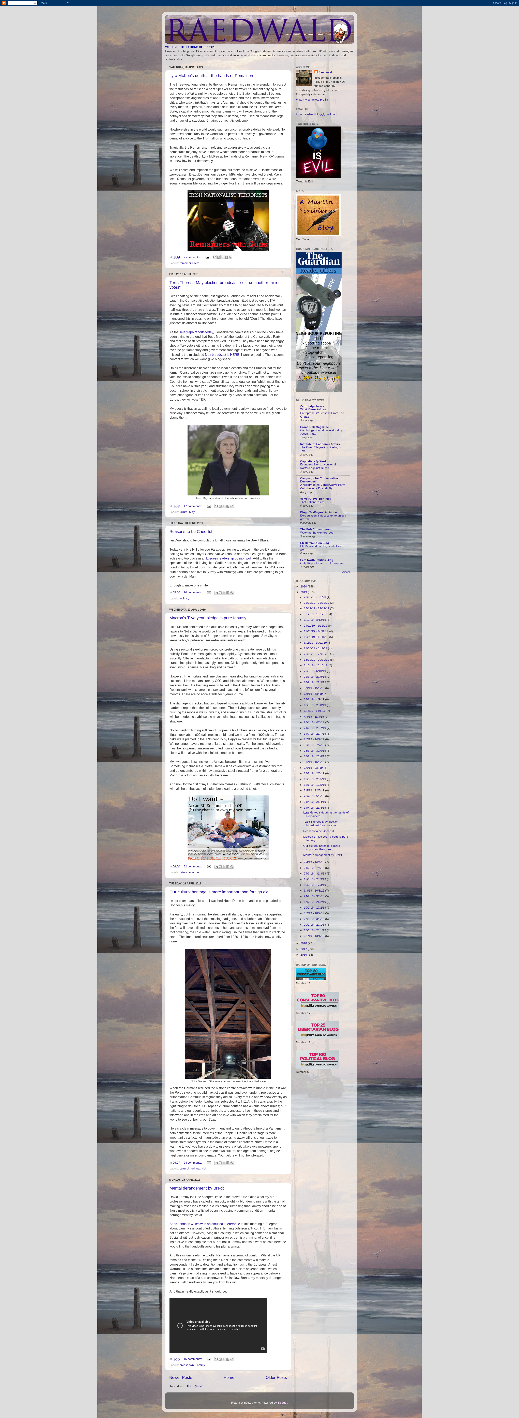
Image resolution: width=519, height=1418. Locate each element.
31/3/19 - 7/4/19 (314, 867)
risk (204, 1168)
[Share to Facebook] (226, 257)
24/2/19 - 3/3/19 (314, 896)
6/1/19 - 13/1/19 (314, 936)
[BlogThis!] (219, 257)
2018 (304, 943)
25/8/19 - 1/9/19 (314, 699)
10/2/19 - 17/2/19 (315, 907)
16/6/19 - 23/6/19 (315, 756)
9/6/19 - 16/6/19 (314, 762)
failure (184, 511)
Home (229, 1377)
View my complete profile (312, 99)
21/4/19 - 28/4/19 (315, 801)
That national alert (312, 502)
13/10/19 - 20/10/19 (317, 659)
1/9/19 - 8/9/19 (314, 693)
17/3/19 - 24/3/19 (315, 879)
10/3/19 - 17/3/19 (315, 884)
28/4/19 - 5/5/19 (314, 796)
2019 (304, 592)
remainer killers (189, 263)
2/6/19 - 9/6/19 (314, 767)
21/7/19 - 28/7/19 (315, 728)
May (192, 511)
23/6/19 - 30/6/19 (315, 750)
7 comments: (192, 257)
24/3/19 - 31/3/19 (315, 873)
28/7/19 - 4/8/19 (314, 722)
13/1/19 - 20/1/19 (315, 930)
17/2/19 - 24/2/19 (315, 902)
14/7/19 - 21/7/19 (315, 733)
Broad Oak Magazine (314, 427)
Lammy (200, 1365)
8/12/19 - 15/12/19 (316, 614)
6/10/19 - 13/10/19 (316, 665)
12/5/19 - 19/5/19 (315, 784)
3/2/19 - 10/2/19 (314, 913)
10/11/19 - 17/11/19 (316, 637)
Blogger (282, 1402)
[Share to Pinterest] (230, 257)
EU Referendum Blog (314, 542)
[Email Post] (207, 257)
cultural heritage (190, 1168)
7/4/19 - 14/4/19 (314, 862)
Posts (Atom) (195, 1386)
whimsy (184, 598)
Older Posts (276, 1377)
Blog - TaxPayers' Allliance (318, 512)
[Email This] (215, 257)
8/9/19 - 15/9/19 (314, 688)
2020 (304, 586)
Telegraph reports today (196, 332)
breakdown (187, 1365)
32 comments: (193, 866)
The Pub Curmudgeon (315, 529)
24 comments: (193, 1162)
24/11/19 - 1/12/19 (316, 625)
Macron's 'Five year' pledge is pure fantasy (207, 618)
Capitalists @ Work (313, 461)
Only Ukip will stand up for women (322, 563)
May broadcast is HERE (222, 354)
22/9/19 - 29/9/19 (315, 676)
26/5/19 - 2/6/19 (314, 773)
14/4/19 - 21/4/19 (315, 807)
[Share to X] (222, 257)
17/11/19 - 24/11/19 (316, 631)
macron (194, 872)
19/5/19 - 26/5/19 (315, 779)
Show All (346, 572)
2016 (304, 954)
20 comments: (193, 592)
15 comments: (193, 1358)
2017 (304, 949)
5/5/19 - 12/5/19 (314, 790)
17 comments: (193, 506)
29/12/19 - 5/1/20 (315, 597)
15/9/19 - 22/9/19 (315, 682)
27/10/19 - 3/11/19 (316, 648)
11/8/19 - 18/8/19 (315, 710)
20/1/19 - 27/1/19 (315, 924)
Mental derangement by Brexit (196, 1188)
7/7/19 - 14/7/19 (314, 739)
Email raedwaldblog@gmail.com (316, 114)
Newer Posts (180, 1377)
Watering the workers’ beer (317, 532)
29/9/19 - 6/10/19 (315, 671)
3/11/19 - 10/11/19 (316, 642)
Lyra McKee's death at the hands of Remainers (211, 75)
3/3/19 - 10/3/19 (314, 890)
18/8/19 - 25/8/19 (315, 705)
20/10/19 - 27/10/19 (317, 654)
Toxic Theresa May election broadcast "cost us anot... (321, 823)
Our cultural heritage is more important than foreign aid (218, 892)
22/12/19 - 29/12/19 (317, 602)
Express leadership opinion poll (228, 558)
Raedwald (325, 72)
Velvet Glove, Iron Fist (315, 498)
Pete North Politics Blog (316, 560)
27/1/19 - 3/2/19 (314, 919)
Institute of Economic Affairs (320, 444)
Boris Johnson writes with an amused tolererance (204, 1224)
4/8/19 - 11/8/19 (314, 716)
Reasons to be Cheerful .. (192, 531)
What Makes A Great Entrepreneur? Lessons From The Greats (322, 413)
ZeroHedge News (312, 406)
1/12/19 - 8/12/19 (315, 619)
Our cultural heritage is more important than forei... (321, 847)
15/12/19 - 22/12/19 (317, 608)
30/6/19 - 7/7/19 (314, 745)
